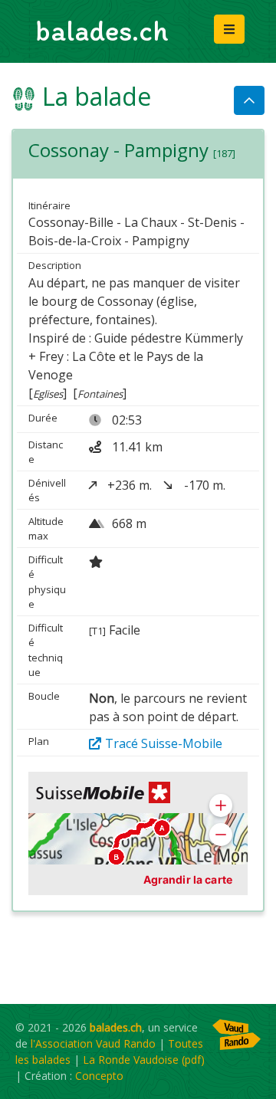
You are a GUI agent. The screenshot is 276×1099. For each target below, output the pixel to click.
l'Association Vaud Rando (93, 1043)
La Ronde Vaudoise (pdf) (144, 1059)
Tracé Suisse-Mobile (163, 743)
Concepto (99, 1075)
